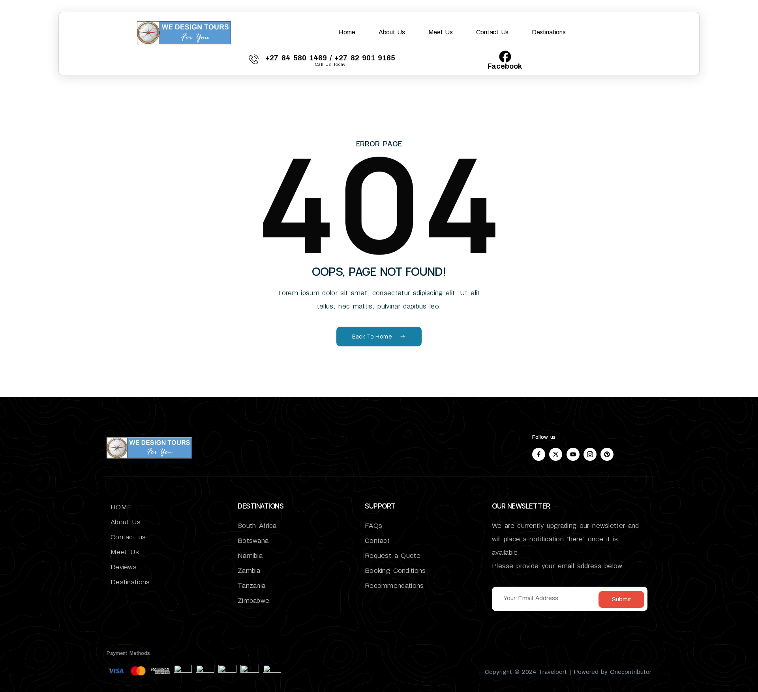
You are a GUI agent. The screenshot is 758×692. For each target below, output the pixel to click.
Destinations (548, 32)
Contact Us (492, 32)
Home (346, 32)
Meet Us (440, 32)
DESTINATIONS (260, 506)
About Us (392, 32)
